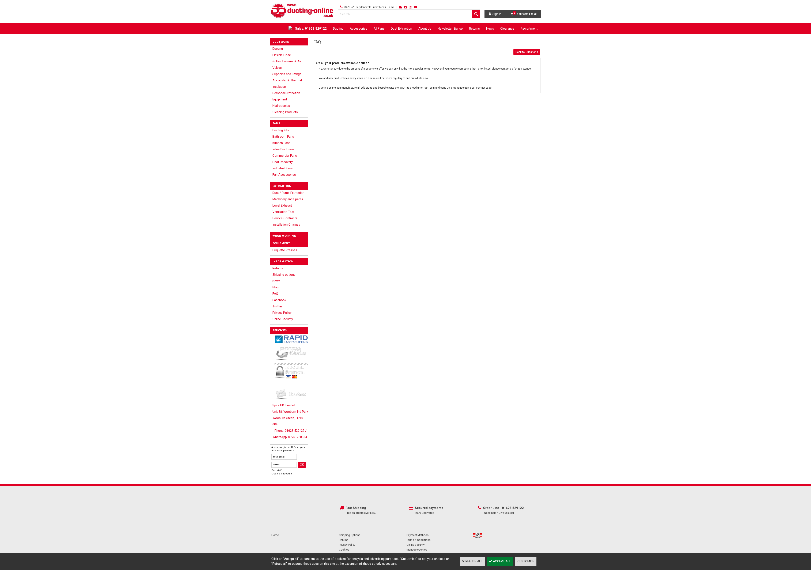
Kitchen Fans (281, 143)
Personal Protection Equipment (286, 96)
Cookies (344, 549)
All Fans (379, 28)
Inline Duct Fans (283, 149)
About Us (424, 28)
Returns (474, 28)
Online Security (282, 319)
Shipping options (283, 275)
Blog (275, 287)
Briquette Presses (284, 250)
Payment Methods (418, 535)
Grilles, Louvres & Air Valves (286, 64)
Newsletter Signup (450, 28)
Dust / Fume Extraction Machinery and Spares (288, 196)
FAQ (275, 294)
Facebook (279, 300)
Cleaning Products (285, 112)
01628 (507, 508)
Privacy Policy (281, 313)
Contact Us (529, 39)
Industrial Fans (282, 168)
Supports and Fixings (286, 74)
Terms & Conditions (418, 539)
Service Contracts (284, 218)
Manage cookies (417, 549)
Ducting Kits (280, 130)
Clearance (507, 28)
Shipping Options (349, 535)
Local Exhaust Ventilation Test (283, 209)
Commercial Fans (284, 156)
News (490, 28)
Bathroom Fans (283, 136)
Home (275, 535)
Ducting (338, 28)
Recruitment (529, 28)
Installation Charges (286, 224)
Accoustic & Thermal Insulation (287, 83)
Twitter (277, 306)
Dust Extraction (401, 28)
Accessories (358, 28)
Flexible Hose (281, 55)
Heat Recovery (282, 162)
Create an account (281, 473)
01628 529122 (351, 7)
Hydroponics (281, 106)
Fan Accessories (284, 175)
